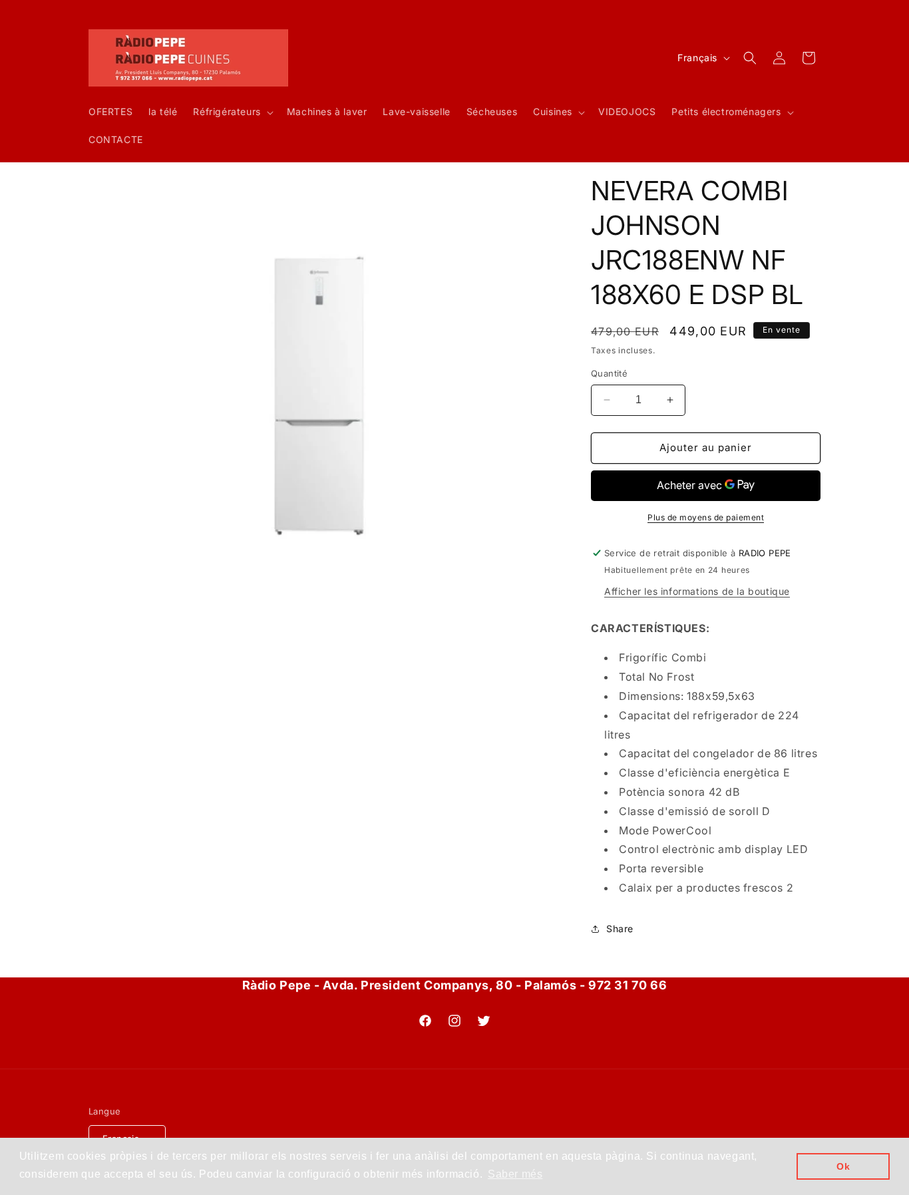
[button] (231, 112)
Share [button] (620, 928)
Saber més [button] (515, 1174)
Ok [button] (843, 1166)
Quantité (609, 373)
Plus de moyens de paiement (705, 517)
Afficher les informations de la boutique (697, 591)
